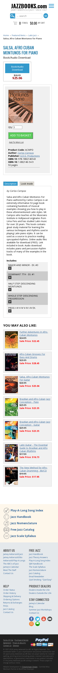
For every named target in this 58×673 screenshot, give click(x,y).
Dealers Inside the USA (39, 590)
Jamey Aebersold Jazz (13, 554)
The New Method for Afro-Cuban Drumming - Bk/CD (33, 469)
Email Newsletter (36, 576)
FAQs (5, 606)
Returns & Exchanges (12, 602)
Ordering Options (11, 599)
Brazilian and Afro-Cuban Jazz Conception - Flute (34, 400)
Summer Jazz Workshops (40, 609)
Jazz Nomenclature (23, 523)
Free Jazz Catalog (22, 529)
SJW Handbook (36, 563)
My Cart (41, 22)
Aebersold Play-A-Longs (14, 560)
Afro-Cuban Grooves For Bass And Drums (32, 356)
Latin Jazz (32, 35)
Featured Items (18, 35)
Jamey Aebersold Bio (12, 557)
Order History (9, 593)
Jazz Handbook (20, 517)
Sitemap (16, 645)
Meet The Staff (9, 570)
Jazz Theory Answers (38, 557)
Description (10, 183)
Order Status (9, 590)
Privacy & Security (19, 643)
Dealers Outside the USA (40, 593)
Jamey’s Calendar (11, 567)
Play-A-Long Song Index (26, 510)
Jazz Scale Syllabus (23, 536)
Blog (31, 606)
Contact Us (8, 573)
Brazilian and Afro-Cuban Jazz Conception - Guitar (34, 423)
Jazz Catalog (34, 573)
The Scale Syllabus (37, 567)
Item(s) (25, 22)
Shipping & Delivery (12, 596)
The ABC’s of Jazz (11, 563)
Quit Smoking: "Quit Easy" (40, 579)
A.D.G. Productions (30, 155)
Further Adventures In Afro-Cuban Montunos (33, 333)
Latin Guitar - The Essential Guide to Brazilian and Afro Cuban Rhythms (33, 448)
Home (6, 35)
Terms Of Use (8, 640)
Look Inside (27, 183)
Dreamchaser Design (30, 667)
